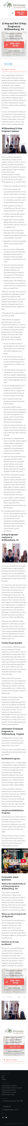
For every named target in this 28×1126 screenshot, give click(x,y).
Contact (4, 1079)
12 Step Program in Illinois (8, 1094)
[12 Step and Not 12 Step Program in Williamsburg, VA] (14, 1010)
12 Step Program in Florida (8, 1090)
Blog (3, 1077)
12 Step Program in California (9, 1085)
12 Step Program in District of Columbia (12, 1088)
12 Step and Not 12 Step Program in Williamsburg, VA (14, 26)
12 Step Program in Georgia (9, 1092)
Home (3, 1076)
